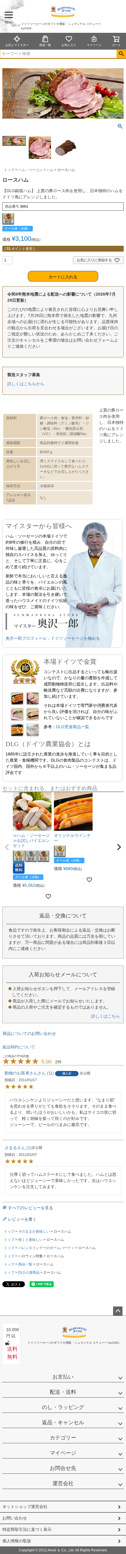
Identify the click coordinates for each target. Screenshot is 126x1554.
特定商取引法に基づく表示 (27, 1529)
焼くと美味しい (30, 1240)
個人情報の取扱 (16, 1540)
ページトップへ (117, 1311)
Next (116, 94)
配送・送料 (63, 1392)
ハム (50, 170)
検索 (121, 54)
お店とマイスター (17, 45)
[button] (7, 847)
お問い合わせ (14, 1518)
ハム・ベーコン (30, 170)
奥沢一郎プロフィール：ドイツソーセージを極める (53, 638)
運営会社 (63, 1483)
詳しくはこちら (105, 1016)
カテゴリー (63, 1438)
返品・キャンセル (63, 1422)
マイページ (94, 45)
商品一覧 (45, 45)
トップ (9, 170)
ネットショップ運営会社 (24, 1506)
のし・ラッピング (63, 1407)
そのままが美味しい (34, 1231)
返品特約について (18, 1047)
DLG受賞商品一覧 (72, 726)
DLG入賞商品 (29, 1272)
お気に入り (69, 45)
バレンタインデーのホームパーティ (46, 1248)
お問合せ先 (63, 1468)
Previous (9, 94)
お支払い (63, 1377)
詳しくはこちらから (25, 383)
